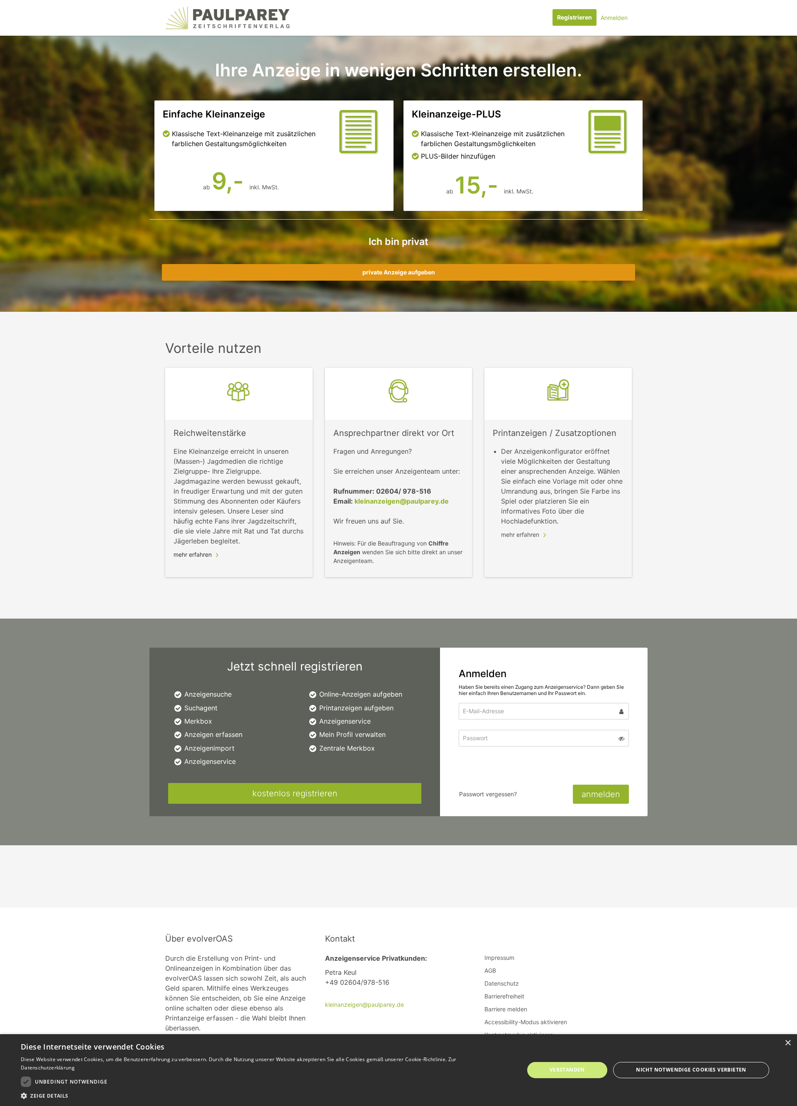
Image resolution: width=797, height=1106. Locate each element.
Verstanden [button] (567, 1069)
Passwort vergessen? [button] (488, 794)
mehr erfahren (193, 554)
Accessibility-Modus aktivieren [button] (525, 1021)
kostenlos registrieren (294, 793)
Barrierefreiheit (504, 996)
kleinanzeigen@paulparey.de (401, 501)
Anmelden (614, 17)
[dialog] (398, 1070)
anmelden (601, 794)
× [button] (788, 1043)
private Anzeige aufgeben (398, 272)
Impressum (499, 957)
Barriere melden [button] (505, 1009)
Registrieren (574, 17)
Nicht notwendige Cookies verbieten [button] (691, 1069)
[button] (265, 1095)
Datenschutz (501, 983)
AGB (490, 970)
